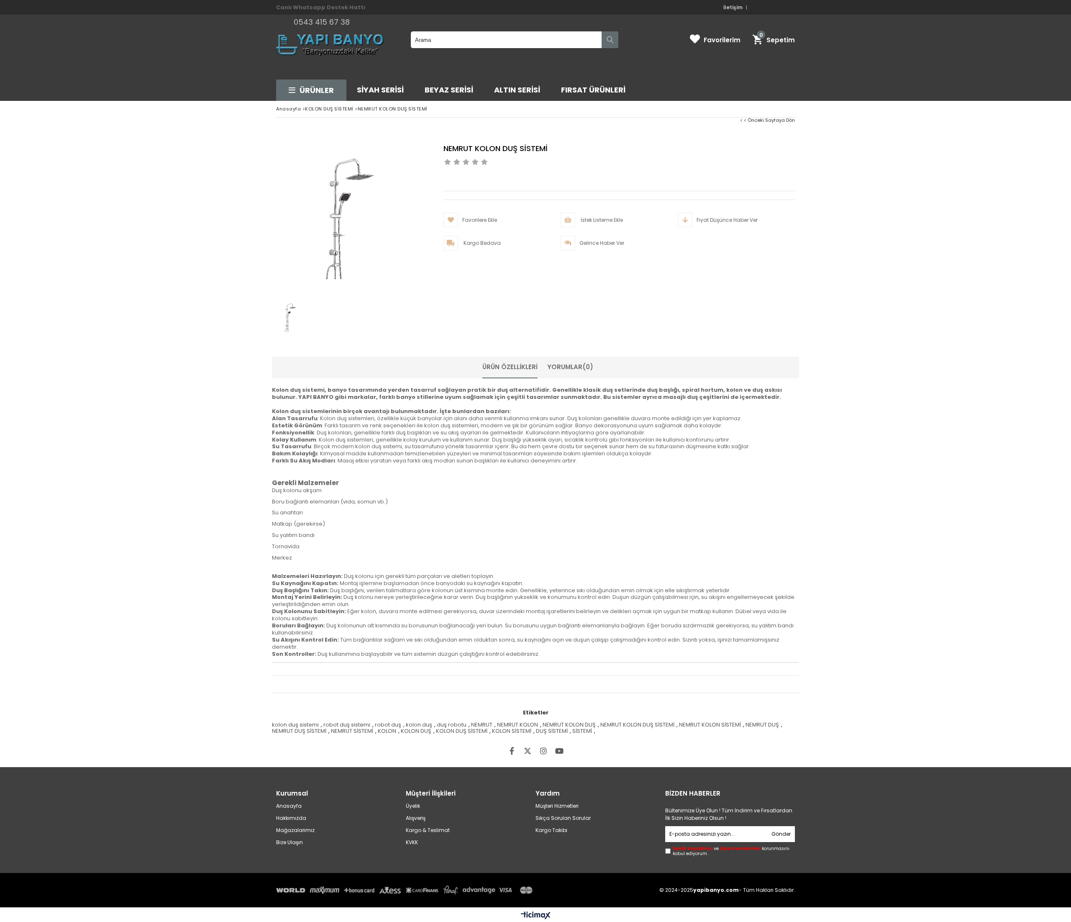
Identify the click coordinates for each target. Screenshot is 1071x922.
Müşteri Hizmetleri (557, 806)
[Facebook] (512, 751)
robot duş (388, 725)
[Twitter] (528, 751)
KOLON (387, 731)
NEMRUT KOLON (517, 725)
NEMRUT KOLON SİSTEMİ (710, 725)
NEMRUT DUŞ (762, 725)
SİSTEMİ (582, 731)
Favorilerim (722, 40)
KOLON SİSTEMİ (511, 731)
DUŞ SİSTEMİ (552, 731)
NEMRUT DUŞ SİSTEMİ (299, 731)
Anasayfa (289, 806)
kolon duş (419, 725)
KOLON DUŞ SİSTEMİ (461, 731)
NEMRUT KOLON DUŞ (569, 725)
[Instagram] (543, 751)
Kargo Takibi (551, 830)
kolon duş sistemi (295, 725)
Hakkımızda (291, 818)
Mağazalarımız (295, 830)
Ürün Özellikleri (510, 366)
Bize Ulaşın (289, 842)
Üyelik (413, 806)
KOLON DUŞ (416, 731)
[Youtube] (559, 751)
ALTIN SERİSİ (517, 90)
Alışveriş (415, 818)
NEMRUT (481, 725)
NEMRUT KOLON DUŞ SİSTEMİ (637, 725)
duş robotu (451, 725)
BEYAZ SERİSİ (449, 90)
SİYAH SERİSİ (380, 90)
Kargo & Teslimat (428, 830)
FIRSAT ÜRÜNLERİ (593, 90)
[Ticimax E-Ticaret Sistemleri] (536, 916)
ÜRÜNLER (317, 90)
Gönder (781, 833)
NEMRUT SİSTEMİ (352, 731)
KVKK (412, 842)
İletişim (733, 7)
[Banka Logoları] (406, 890)
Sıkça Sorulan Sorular (563, 818)
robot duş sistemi (346, 725)
